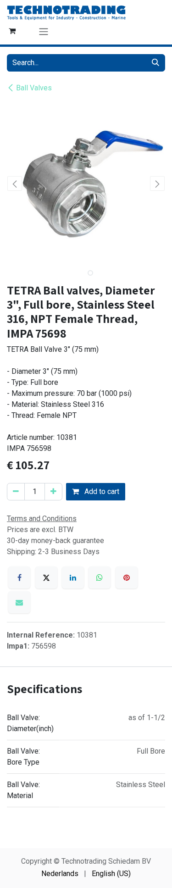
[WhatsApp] (100, 577)
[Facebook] (19, 577)
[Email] (19, 602)
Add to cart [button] (101, 491)
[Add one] (53, 491)
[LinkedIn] (73, 577)
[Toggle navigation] (43, 31)
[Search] (155, 63)
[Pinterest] (127, 577)
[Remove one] (16, 491)
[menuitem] (59, 874)
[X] (46, 577)
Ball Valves (34, 87)
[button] (15, 183)
